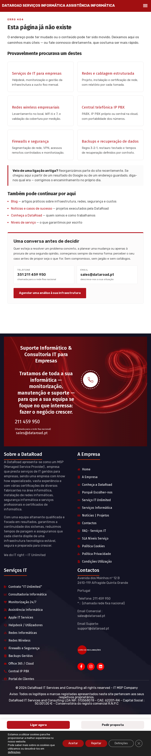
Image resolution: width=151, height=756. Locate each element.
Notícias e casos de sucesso (31, 208)
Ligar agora (38, 725)
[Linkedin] (100, 666)
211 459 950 (27, 422)
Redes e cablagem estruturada (108, 73)
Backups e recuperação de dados (110, 141)
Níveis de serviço (23, 222)
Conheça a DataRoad (26, 215)
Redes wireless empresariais (35, 107)
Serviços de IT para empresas (37, 73)
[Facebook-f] (81, 666)
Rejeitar (96, 743)
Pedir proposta (113, 725)
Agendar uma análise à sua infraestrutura (50, 293)
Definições (121, 743)
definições (14, 752)
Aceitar (73, 743)
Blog (14, 201)
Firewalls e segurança (30, 141)
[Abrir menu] (145, 5)
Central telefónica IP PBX (103, 107)
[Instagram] (91, 666)
